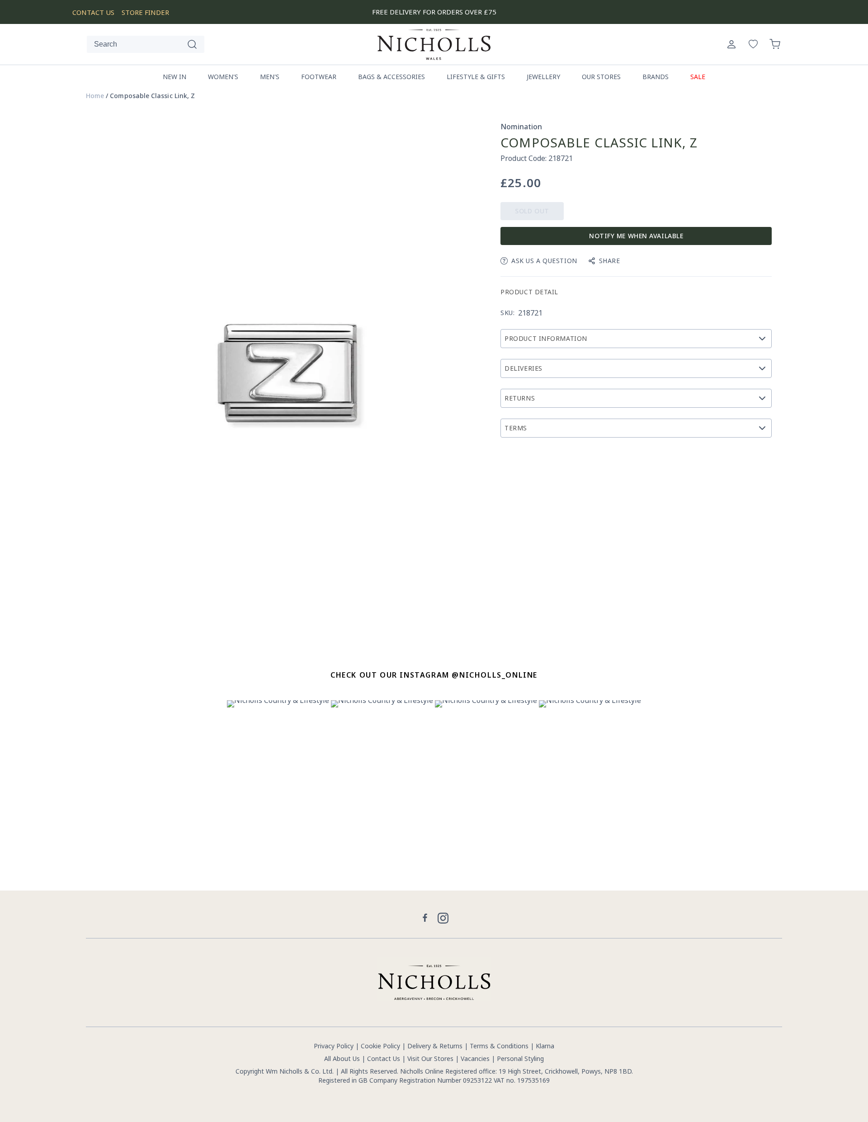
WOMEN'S (223, 76)
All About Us (342, 1058)
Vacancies (476, 1058)
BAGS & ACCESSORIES (391, 76)
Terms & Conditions (499, 1046)
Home (95, 95)
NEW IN (174, 76)
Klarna (545, 1046)
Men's (269, 76)
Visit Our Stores (430, 1058)
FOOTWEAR (318, 76)
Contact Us (383, 1058)
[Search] (192, 44)
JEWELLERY (543, 76)
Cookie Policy (380, 1046)
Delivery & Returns (434, 1046)
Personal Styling (520, 1058)
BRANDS (655, 76)
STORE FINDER (145, 12)
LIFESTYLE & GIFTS (476, 76)
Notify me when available (636, 235)
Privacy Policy (334, 1046)
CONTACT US (93, 12)
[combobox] (145, 44)
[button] (774, 44)
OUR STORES (601, 76)
